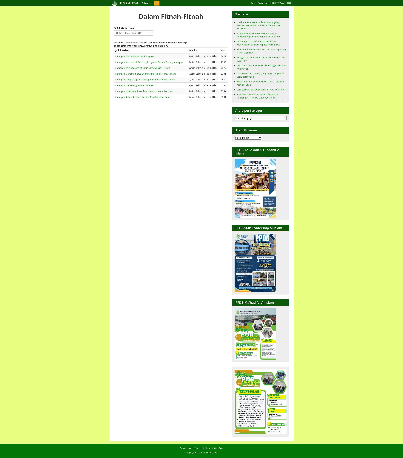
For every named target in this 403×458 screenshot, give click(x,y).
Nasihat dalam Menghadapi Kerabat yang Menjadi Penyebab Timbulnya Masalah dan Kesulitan (259, 25)
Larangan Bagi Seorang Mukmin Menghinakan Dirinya (142, 67)
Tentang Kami (186, 448)
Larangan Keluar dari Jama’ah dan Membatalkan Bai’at (142, 97)
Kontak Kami (217, 448)
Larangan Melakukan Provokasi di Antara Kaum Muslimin (144, 91)
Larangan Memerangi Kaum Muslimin (134, 85)
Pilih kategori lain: (124, 27)
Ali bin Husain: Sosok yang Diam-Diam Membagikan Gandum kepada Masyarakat (258, 43)
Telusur (145, 3)
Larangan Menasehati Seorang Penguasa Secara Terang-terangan (149, 62)
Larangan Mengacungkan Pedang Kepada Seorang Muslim (145, 79)
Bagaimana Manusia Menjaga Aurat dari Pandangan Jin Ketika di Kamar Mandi (257, 96)
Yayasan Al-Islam (202, 448)
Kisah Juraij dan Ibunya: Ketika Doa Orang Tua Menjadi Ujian (260, 83)
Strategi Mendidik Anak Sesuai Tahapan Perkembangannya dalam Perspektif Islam (258, 35)
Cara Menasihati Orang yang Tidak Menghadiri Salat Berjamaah (260, 75)
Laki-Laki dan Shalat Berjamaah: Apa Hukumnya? (262, 89)
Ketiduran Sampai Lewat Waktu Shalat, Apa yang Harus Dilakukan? (261, 51)
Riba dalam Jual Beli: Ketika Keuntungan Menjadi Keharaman (261, 67)
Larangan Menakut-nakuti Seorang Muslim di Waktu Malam (145, 73)
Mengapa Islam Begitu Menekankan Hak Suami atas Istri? (261, 59)
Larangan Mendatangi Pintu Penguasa (134, 56)
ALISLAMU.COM (129, 3)
